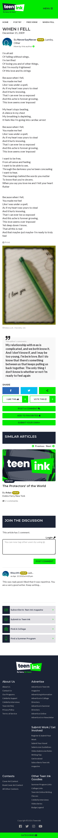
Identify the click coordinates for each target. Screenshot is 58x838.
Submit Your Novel (39, 743)
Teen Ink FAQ (8, 706)
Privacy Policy (8, 710)
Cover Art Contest (10, 781)
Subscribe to (27, 610)
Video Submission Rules (41, 751)
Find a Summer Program (23, 638)
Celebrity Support (9, 698)
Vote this (43, 399)
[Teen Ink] (14, 8)
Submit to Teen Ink (20, 619)
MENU (47, 8)
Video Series (36, 803)
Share (6, 384)
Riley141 (14, 572)
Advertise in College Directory (40, 700)
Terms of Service (9, 713)
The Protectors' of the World (24, 486)
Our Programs (8, 694)
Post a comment (28, 408)
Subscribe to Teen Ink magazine (40, 764)
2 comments (11, 501)
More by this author (23, 46)
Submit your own (28, 422)
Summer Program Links (41, 784)
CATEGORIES (28, 835)
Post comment (44, 561)
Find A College (18, 629)
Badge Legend (37, 807)
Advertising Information (41, 694)
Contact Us (7, 690)
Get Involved (36, 758)
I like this (16, 399)
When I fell (48, 22)
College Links (37, 788)
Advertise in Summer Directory (40, 708)
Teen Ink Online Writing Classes (41, 794)
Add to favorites (28, 415)
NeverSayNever (26, 39)
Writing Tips (36, 755)
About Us (6, 687)
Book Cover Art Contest (12, 785)
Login (49, 537)
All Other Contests (10, 789)
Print (7, 242)
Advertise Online (38, 713)
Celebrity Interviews (11, 702)
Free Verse (32, 22)
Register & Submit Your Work (41, 737)
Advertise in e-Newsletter (42, 717)
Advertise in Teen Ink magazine (40, 689)
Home (5, 22)
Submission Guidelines (41, 747)
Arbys (8, 492)
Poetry (17, 22)
